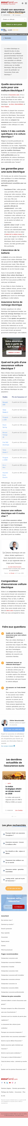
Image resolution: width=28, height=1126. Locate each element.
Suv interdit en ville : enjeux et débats (15, 852)
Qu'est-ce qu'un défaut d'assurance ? (11, 1041)
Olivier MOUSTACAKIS (14, 567)
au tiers (11, 104)
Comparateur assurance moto (9, 971)
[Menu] (26, 3)
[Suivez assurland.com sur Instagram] (12, 1082)
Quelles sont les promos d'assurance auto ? (13, 1069)
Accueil (3, 34)
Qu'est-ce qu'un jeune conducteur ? (11, 1053)
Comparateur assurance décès (9, 988)
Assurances (4, 937)
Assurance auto (12, 34)
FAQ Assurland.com (7, 950)
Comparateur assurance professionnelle (12, 992)
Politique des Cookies (7, 1092)
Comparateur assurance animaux (10, 979)
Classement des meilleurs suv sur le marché (15, 861)
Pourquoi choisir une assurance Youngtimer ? (15, 834)
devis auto (9, 610)
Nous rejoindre (5, 933)
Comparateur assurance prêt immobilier (12, 975)
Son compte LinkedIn (7, 746)
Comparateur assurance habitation (11, 962)
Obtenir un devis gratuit (14, 25)
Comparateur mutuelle (7, 967)
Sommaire (8, 38)
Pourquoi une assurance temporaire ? (11, 1032)
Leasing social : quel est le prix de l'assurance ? (15, 880)
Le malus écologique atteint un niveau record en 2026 (13, 790)
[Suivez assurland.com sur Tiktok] (15, 1082)
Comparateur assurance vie (9, 983)
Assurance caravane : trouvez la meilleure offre (15, 843)
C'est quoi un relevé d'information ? (11, 1057)
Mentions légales (6, 1088)
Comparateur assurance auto (9, 958)
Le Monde (11, 573)
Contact (3, 945)
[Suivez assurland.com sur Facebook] (2, 1082)
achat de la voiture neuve (13, 234)
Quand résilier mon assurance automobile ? (13, 1036)
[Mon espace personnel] (22, 3)
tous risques (5, 106)
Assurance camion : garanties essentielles (15, 871)
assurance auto (14, 95)
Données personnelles (18, 1088)
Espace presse (5, 941)
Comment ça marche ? (7, 924)
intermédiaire (19, 104)
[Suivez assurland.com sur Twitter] (4, 1082)
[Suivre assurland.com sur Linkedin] (7, 1082)
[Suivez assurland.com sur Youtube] (10, 1082)
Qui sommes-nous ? (7, 920)
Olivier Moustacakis (17, 720)
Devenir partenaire (6, 929)
